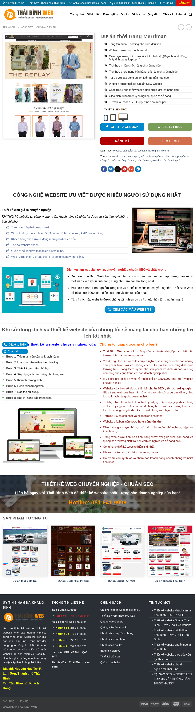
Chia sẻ (168, 14)
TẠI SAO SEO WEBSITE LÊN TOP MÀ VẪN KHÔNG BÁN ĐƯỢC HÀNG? (173, 679)
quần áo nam (144, 160)
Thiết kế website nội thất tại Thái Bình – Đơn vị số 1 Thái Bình (171, 635)
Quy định (154, 14)
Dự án (125, 14)
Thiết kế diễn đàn (110, 656)
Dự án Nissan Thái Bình (169, 580)
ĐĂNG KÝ (184, 3)
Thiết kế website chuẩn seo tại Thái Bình (172, 647)
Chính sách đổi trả (111, 644)
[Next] (192, 559)
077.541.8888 (78, 633)
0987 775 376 (78, 640)
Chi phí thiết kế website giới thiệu (120, 609)
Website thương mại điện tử (38, 27)
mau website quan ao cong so (122, 156)
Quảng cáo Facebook (113, 627)
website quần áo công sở (166, 160)
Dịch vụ (137, 14)
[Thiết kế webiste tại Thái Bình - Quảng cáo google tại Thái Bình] (33, 14)
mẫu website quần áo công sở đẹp (160, 156)
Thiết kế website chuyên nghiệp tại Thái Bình (169, 667)
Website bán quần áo (124, 150)
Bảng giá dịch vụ (110, 650)
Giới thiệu (138, 3)
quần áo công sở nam (123, 160)
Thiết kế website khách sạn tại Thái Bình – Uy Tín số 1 (172, 613)
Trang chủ (77, 14)
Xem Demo (170, 141)
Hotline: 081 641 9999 (98, 502)
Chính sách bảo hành (113, 639)
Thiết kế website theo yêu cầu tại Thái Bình (172, 657)
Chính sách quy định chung (116, 633)
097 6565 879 (78, 646)
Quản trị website (110, 662)
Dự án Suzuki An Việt (121, 580)
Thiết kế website (79, 615)
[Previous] (3, 559)
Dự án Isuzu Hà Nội (25, 580)
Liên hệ (152, 3)
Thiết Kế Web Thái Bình (72, 621)
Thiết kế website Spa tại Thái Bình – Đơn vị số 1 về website (172, 622)
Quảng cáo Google (111, 621)
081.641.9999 (78, 627)
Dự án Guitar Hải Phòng (73, 580)
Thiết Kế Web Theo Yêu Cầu (117, 615)
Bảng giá (109, 14)
